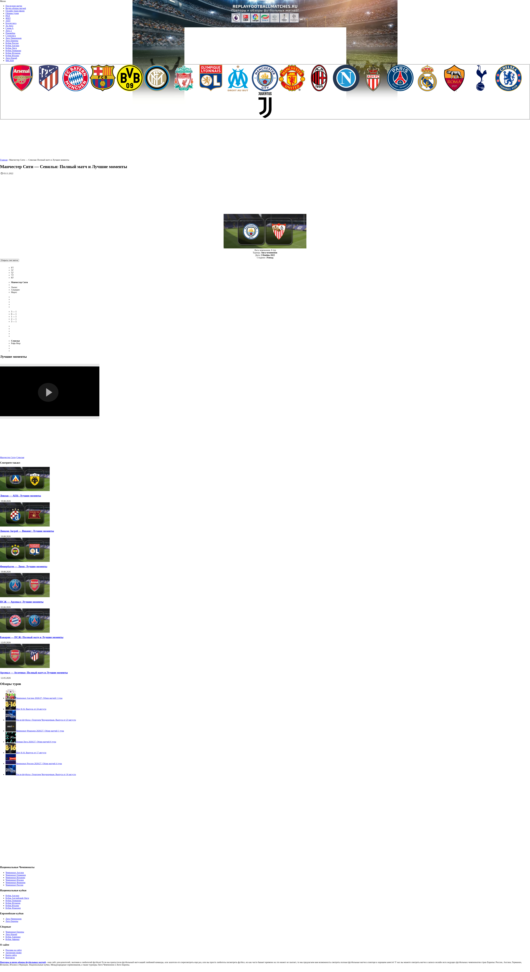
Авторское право (14, 952)
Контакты (10, 957)
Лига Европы (12, 40)
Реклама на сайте (14, 950)
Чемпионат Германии (16, 875)
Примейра (10, 33)
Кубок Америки (13, 937)
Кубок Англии (12, 45)
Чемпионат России (14, 885)
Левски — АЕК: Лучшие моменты (20, 495)
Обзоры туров (12, 13)
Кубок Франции (13, 908)
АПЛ (8, 21)
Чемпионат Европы (15, 932)
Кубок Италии (12, 55)
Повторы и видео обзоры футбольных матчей (23, 962)
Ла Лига (9, 26)
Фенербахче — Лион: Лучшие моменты (23, 566)
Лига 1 (9, 31)
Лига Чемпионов (14, 38)
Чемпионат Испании (15, 877)
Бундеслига (11, 23)
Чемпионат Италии (15, 880)
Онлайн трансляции (15, 11)
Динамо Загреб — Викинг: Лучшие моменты (27, 531)
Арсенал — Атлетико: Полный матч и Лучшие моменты (34, 672)
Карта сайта (11, 955)
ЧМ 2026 (10, 60)
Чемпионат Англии (15, 872)
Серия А (10, 28)
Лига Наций (11, 58)
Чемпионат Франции (15, 882)
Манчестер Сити (8, 457)
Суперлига (11, 36)
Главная (3, 160)
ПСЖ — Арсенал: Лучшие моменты (21, 601)
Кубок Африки (12, 939)
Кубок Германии (13, 50)
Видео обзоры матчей (16, 8)
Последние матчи (14, 6)
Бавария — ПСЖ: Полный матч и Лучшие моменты (31, 637)
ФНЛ (8, 18)
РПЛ (8, 16)
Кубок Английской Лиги (17, 898)
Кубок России (12, 43)
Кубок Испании (13, 53)
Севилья (20, 457)
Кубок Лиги (11, 48)
